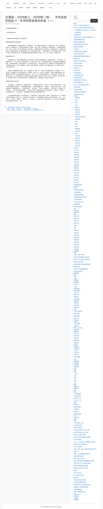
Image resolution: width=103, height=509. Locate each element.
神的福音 (76, 477)
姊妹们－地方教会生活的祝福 (81, 259)
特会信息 (76, 177)
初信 (75, 100)
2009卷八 (76, 164)
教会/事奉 (9, 7)
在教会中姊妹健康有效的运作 (81, 257)
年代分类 (76, 172)
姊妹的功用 (77, 266)
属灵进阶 (76, 296)
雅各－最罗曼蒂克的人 (80, 491)
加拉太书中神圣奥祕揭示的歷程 (82, 437)
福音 (8, 3)
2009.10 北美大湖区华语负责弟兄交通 (84, 27)
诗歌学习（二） (78, 401)
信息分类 (50, 3)
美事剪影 (77, 128)
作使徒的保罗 (77, 34)
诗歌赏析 (77, 138)
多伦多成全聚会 (78, 65)
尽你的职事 (77, 87)
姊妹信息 (76, 168)
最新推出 (76, 331)
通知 (75, 419)
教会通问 (77, 112)
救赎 (75, 378)
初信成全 (76, 210)
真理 (75, 124)
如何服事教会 (77, 72)
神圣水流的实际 (78, 89)
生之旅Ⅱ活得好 (78, 199)
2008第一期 (24, 107)
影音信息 (79, 3)
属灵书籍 (72, 3)
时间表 (75, 321)
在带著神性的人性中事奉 (80, 51)
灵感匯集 (76, 499)
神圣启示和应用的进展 (80, 480)
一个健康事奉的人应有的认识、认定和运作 (85, 30)
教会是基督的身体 (78, 456)
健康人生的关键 (78, 427)
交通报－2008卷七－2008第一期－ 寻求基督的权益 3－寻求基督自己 (22, 108)
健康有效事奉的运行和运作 (81, 44)
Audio (75, 284)
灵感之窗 (77, 145)
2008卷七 (18, 107)
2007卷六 (76, 159)
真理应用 (76, 239)
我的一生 (76, 451)
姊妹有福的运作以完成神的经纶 (82, 264)
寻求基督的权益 (78, 77)
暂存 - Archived (78, 327)
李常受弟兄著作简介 (80, 116)
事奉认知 (76, 216)
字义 (75, 105)
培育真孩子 (77, 58)
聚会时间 (76, 386)
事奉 (75, 23)
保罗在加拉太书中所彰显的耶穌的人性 (84, 37)
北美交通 (76, 49)
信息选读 (77, 97)
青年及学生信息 (78, 184)
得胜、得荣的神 (78, 446)
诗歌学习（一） (78, 398)
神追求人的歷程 (78, 206)
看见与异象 (77, 357)
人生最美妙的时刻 (78, 190)
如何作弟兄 (77, 70)
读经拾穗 (77, 140)
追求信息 (76, 182)
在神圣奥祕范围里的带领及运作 (82, 56)
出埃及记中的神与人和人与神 (81, 430)
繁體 (75, 16)
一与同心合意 (77, 32)
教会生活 (76, 230)
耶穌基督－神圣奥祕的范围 (81, 487)
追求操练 (76, 247)
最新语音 (76, 342)
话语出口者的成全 (78, 94)
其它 (75, 228)
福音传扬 (76, 242)
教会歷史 (77, 109)
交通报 (50, 7)
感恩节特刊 (77, 288)
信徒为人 (76, 220)
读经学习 (76, 411)
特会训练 (76, 364)
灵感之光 (76, 354)
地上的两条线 (77, 439)
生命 (75, 121)
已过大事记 (77, 323)
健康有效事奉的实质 (79, 42)
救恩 (75, 376)
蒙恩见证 (35, 7)
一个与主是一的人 (78, 422)
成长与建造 (41, 3)
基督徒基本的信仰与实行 (80, 197)
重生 (75, 209)
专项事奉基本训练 (78, 75)
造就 (15, 7)
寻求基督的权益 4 (11, 107)
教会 (58, 3)
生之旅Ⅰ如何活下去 (79, 201)
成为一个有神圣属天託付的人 (81, 84)
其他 (75, 225)
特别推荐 (76, 363)
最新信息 (76, 338)
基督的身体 (77, 316)
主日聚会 (28, 7)
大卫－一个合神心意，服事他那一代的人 (84, 442)
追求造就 (76, 417)
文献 (75, 276)
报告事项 (76, 251)
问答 (65, 3)
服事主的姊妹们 (78, 271)
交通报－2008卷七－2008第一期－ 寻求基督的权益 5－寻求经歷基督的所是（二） (25, 110)
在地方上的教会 (78, 311)
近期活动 (76, 326)
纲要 (75, 384)
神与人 (75, 380)
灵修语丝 (76, 307)
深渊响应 (77, 119)
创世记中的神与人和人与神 (81, 432)
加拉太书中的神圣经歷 (80, 434)
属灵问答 (77, 107)
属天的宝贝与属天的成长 (80, 444)
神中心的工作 (77, 472)
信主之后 (76, 292)
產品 (75, 368)
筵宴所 (75, 279)
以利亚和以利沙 (78, 425)
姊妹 (90, 3)
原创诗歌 (76, 212)
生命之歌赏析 (77, 396)
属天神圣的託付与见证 (80, 80)
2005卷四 (76, 154)
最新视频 (76, 340)
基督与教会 (77, 313)
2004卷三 (76, 152)
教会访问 (76, 320)
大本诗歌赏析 (77, 393)
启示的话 (76, 349)
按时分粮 (32, 3)
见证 (75, 133)
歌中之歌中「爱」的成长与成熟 (82, 463)
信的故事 (42, 7)
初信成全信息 (77, 192)
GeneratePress (58, 506)
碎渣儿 (75, 470)
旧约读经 (76, 409)
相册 (75, 370)
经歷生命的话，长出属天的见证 (82, 484)
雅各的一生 (77, 494)
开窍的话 (76, 352)
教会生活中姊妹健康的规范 (81, 269)
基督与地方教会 (78, 63)
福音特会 (21, 7)
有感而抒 (77, 114)
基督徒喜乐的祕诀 (78, 194)
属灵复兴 (76, 294)
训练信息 (76, 179)
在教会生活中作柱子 (79, 53)
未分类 (75, 344)
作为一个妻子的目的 (79, 254)
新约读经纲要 (77, 406)
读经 (24, 3)
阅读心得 (76, 496)
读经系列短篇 (77, 414)
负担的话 (77, 143)
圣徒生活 (77, 131)
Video (75, 286)
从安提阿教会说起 (78, 82)
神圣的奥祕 (77, 204)
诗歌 (95, 3)
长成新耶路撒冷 (78, 489)
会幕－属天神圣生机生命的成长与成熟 (84, 461)
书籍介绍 (76, 329)
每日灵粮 (76, 305)
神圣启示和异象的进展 (80, 482)
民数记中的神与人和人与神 (81, 468)
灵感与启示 (16, 3)
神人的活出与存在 (78, 475)
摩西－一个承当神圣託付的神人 (82, 453)
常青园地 (76, 280)
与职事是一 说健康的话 (80, 92)
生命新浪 (76, 366)
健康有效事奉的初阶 (79, 39)
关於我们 (76, 497)
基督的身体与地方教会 (80, 61)
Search (76, 18)
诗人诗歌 (77, 135)
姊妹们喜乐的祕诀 (78, 261)
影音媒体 (76, 282)
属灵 (75, 275)
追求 (75, 415)
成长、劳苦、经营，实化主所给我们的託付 (85, 449)
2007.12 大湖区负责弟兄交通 (81, 25)
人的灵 (75, 373)
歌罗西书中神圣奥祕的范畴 (81, 465)
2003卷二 (76, 150)
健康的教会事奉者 (78, 46)
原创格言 (76, 302)
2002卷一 (76, 147)
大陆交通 (76, 68)
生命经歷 (76, 235)
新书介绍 (76, 333)
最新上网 (76, 335)
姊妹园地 (76, 273)
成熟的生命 (77, 299)
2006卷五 (76, 157)
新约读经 (76, 404)
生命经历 (76, 237)
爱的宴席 (76, 361)
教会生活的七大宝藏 (79, 458)
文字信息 (76, 175)
